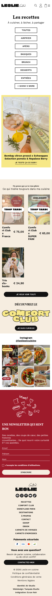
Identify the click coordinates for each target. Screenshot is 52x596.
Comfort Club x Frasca (6, 232)
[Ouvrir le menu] (49, 5)
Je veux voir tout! (26, 294)
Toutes (26, 30)
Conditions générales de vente (26, 577)
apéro (26, 46)
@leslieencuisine (26, 340)
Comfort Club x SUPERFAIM (32, 233)
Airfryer (26, 38)
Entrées (26, 78)
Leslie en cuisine (30, 569)
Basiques (26, 54)
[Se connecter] (40, 5)
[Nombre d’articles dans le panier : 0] (45, 5)
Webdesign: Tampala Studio (26, 589)
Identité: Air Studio (26, 586)
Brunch (26, 62)
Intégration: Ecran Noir (26, 592)
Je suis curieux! (26, 328)
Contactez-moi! (26, 562)
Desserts (26, 70)
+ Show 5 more (26, 86)
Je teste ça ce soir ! (26, 162)
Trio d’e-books (6, 283)
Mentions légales (26, 580)
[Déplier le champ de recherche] (35, 5)
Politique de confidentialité (26, 573)
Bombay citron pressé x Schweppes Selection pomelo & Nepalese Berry (26, 157)
